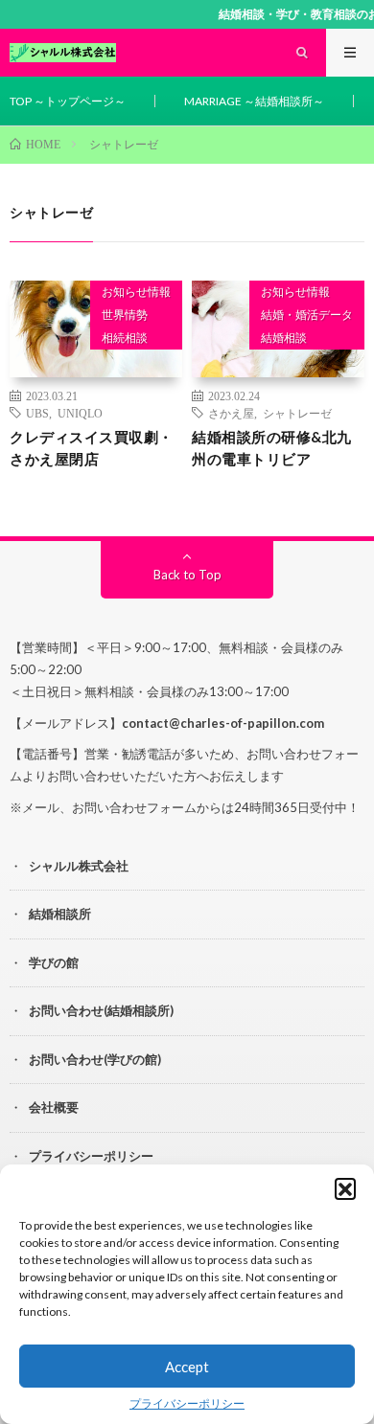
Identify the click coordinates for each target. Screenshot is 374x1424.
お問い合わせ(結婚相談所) (101, 1010)
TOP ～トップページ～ (68, 101)
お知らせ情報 (136, 291)
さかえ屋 (231, 412)
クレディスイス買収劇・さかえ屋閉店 (92, 447)
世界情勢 (125, 314)
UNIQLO (80, 412)
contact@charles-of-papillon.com (223, 723)
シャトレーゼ (297, 412)
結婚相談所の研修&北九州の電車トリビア (272, 447)
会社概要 (54, 1107)
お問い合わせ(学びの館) (95, 1059)
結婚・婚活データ (307, 314)
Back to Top (187, 574)
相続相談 (125, 337)
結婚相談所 (60, 913)
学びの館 (54, 962)
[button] (345, 1188)
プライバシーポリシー (187, 1403)
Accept (187, 1366)
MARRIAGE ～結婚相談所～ (254, 101)
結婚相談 (284, 337)
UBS (37, 412)
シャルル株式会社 (79, 865)
